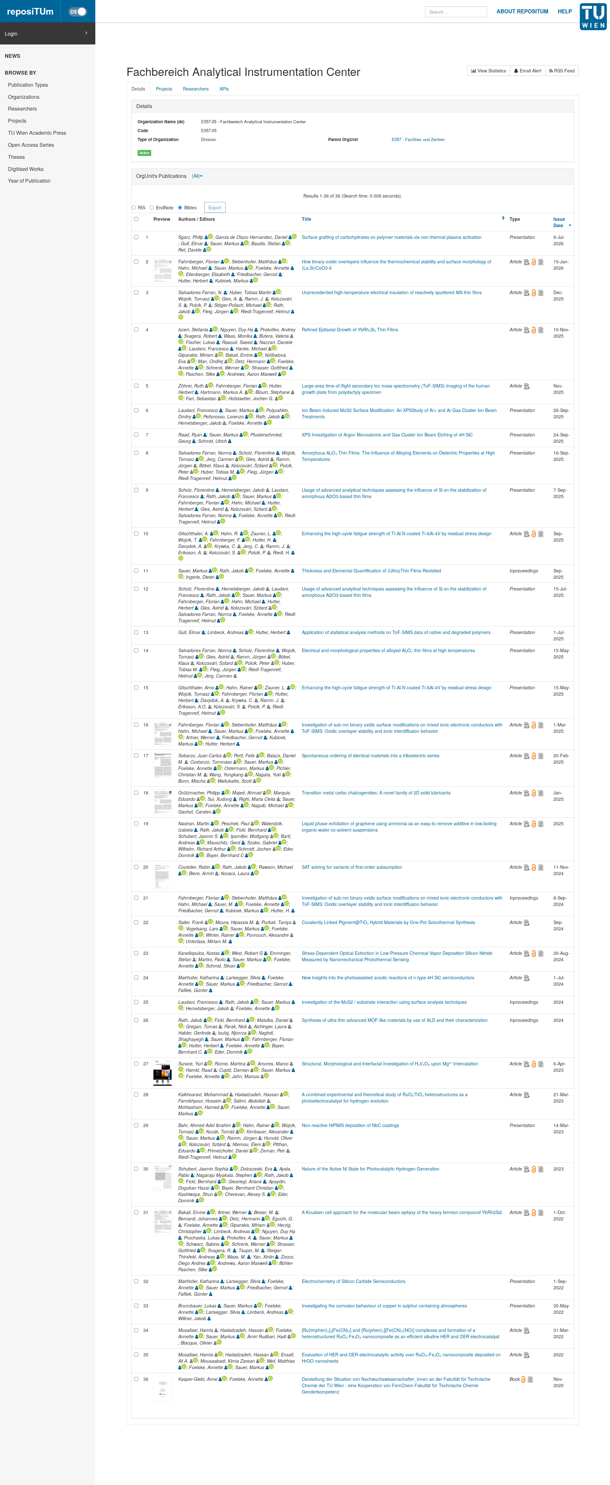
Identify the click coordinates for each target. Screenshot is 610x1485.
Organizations (23, 96)
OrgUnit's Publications (162, 175)
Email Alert (529, 70)
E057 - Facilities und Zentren (418, 139)
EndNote (164, 207)
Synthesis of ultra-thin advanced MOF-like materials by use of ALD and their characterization (395, 1020)
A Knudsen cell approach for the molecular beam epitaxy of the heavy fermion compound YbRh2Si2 (402, 1212)
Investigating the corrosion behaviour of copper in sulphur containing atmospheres (384, 1305)
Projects (17, 120)
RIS (141, 207)
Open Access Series (31, 144)
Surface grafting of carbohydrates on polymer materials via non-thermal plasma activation (392, 237)
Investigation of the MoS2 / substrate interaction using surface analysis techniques (384, 1002)
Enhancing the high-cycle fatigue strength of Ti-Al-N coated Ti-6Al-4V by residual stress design (396, 533)
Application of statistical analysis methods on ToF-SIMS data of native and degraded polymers (396, 632)
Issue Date (559, 222)
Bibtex (190, 207)
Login (11, 33)
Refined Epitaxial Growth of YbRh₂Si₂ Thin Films (350, 329)
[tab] (138, 88)
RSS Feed (564, 70)
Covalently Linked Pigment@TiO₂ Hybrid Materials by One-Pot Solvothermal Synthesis (388, 922)
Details (138, 88)
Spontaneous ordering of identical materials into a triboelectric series (370, 755)
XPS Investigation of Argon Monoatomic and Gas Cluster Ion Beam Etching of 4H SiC (387, 434)
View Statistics (491, 70)
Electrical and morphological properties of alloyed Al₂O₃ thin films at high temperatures (388, 650)
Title (306, 219)
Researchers (22, 108)
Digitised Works (26, 168)
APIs (224, 88)
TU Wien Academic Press (37, 132)
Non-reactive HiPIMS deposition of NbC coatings (350, 1125)
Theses (16, 156)
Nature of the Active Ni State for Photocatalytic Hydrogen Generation (370, 1168)
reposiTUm (30, 10)
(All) (196, 175)
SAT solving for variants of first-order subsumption (352, 867)
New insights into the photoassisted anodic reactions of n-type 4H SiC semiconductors (388, 977)
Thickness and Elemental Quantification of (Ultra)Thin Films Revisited (371, 570)
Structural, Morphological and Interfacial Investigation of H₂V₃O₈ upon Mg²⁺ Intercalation (390, 1063)
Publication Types (28, 84)
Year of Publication (29, 180)
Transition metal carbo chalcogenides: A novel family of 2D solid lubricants (376, 792)
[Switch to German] (77, 12)
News (12, 55)
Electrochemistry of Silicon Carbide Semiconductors (353, 1281)
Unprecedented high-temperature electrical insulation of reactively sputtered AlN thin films (392, 292)
